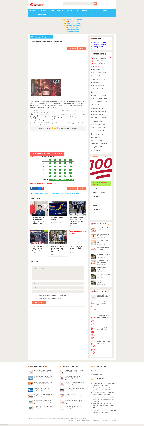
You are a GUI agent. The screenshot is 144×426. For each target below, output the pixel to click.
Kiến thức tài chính (73, 27)
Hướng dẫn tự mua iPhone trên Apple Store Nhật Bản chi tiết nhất (104, 399)
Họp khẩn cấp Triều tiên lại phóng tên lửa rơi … (103, 295)
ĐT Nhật (70, 10)
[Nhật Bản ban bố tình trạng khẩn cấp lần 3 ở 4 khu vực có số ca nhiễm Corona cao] (77, 208)
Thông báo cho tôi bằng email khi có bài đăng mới (47, 298)
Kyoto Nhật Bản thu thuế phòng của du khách (76, 248)
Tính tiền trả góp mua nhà (99, 44)
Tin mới (42, 10)
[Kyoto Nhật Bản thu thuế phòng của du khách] (77, 237)
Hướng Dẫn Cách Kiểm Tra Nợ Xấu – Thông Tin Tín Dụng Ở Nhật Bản (42, 389)
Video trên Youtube (97, 374)
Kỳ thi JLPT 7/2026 (98, 62)
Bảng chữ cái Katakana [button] (99, 192)
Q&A (105, 10)
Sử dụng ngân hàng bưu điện (99, 134)
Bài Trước (73, 49)
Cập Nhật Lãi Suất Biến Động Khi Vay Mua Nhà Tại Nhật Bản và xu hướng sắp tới (42, 402)
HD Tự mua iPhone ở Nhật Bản (100, 98)
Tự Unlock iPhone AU (97, 108)
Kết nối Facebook (97, 371)
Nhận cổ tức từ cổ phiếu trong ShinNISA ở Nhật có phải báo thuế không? (73, 378)
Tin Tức (78, 420)
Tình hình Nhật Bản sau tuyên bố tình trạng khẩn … (103, 303)
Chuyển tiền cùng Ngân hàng (99, 143)
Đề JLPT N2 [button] (97, 209)
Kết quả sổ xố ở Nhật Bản (99, 72)
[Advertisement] (58, 63)
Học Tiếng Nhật (97, 82)
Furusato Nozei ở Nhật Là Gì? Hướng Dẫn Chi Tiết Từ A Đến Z (74, 371)
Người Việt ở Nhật (64, 193)
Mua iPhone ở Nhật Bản (99, 60)
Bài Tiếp (81, 49)
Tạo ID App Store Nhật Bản (99, 118)
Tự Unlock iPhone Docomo (99, 105)
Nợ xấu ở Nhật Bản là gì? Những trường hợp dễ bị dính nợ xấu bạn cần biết (43, 395)
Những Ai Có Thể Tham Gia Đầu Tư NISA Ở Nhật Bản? (73, 407)
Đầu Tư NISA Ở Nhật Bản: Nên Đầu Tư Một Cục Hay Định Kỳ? (74, 383)
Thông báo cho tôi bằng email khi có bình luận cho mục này (50, 295)
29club (94, 383)
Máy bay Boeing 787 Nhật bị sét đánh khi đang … (104, 342)
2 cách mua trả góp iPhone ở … (102, 228)
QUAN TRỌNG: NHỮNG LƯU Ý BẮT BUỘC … (103, 261)
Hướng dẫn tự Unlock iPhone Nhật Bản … (103, 248)
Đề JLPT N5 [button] (97, 196)
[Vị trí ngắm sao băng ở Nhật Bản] (58, 208)
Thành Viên (41, 14)
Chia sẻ (95, 10)
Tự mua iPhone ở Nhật (73, 29)
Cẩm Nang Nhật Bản (33, 418)
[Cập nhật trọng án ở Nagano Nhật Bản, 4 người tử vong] (39, 237)
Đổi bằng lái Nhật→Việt (98, 127)
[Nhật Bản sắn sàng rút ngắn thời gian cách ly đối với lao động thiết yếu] (58, 237)
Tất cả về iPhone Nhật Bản (99, 95)
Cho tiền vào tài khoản (98, 137)
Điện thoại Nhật (95, 420)
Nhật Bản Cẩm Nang (56, 222)
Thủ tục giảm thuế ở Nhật (99, 58)
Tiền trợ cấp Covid (97, 76)
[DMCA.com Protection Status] (4, 425)
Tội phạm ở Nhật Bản (75, 193)
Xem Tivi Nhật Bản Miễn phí (99, 131)
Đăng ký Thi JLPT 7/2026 (73, 23)
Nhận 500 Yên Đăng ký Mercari (74, 19)
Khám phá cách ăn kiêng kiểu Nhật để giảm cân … (103, 316)
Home (33, 10)
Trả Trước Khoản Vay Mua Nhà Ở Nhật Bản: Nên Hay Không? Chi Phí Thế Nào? (43, 377)
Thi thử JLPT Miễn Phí (99, 63)
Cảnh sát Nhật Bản (38, 193)
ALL (70, 160)
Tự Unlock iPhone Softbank (99, 111)
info (32, 14)
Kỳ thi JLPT (82, 10)
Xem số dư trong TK (98, 140)
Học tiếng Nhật (57, 10)
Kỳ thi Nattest (95, 92)
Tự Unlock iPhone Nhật (73, 31)
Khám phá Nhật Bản (97, 150)
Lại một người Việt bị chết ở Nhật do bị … (102, 328)
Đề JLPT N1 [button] (97, 214)
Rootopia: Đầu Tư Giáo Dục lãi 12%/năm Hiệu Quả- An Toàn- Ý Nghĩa (74, 395)
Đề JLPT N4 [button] (97, 201)
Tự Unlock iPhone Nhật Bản (99, 101)
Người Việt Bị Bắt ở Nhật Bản (51, 193)
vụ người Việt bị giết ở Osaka (44, 37)
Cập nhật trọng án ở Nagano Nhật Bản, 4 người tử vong (38, 248)
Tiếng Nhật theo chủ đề (98, 85)
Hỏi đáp (114, 420)
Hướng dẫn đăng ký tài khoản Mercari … (103, 235)
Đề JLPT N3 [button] (97, 205)
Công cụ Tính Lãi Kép (98, 48)
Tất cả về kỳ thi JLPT (97, 89)
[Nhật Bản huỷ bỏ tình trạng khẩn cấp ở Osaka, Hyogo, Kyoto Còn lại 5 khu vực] (39, 208)
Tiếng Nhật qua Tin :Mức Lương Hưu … (103, 275)
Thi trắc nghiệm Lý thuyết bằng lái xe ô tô (61, 179)
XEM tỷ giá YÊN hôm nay (99, 79)
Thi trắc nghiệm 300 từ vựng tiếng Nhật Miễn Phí (47, 153)
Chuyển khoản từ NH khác (99, 147)
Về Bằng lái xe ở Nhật (98, 121)
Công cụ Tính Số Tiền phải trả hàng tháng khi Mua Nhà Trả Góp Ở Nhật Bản (43, 371)
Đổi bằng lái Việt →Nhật (98, 124)
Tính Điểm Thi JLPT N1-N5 (100, 42)
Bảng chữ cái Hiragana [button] (99, 188)
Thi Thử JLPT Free (73, 21)
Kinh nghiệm (86, 420)
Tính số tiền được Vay (98, 46)
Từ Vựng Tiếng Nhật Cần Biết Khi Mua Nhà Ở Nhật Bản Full (43, 407)
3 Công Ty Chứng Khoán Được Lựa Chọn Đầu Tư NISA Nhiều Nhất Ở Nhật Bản (74, 402)
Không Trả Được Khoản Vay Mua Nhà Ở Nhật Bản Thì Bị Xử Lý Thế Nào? (43, 383)
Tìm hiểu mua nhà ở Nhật (74, 25)
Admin (32, 45)
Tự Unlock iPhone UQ (97, 114)
